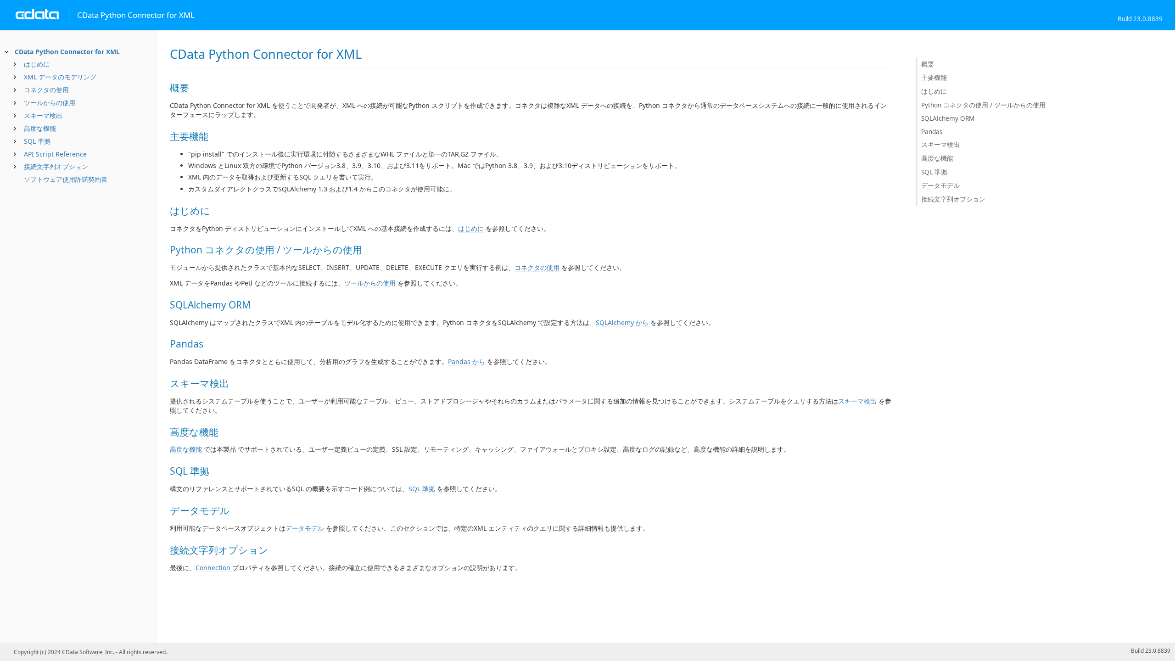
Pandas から (466, 361)
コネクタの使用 (46, 89)
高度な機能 (40, 128)
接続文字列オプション (56, 166)
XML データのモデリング (60, 77)
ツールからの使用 (49, 102)
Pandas (932, 131)
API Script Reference (55, 154)
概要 (927, 64)
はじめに (37, 64)
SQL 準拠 (37, 141)
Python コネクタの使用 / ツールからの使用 (983, 105)
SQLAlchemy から (622, 322)
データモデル (304, 528)
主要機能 (934, 77)
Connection (213, 567)
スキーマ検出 (43, 115)
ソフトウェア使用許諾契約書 (65, 179)
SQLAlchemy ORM (947, 118)
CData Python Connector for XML (67, 51)
